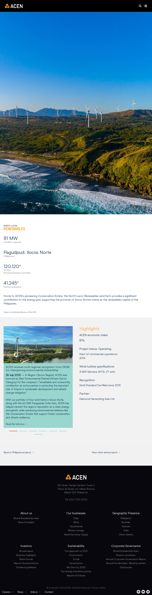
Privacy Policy (99, 588)
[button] (140, 6)
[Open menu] (145, 6)
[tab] (38, 434)
